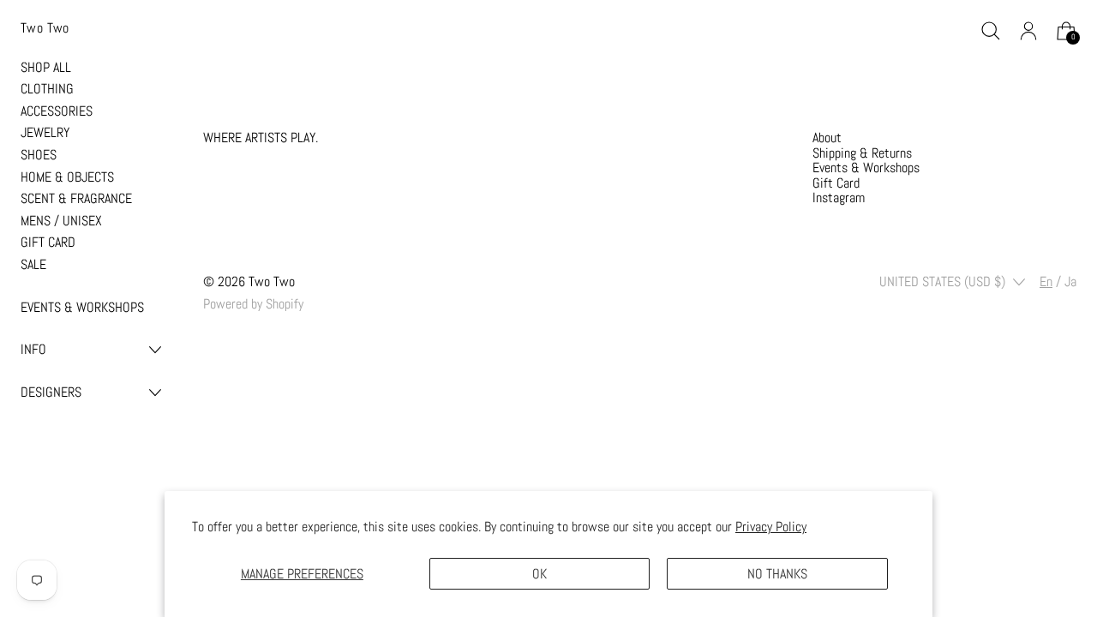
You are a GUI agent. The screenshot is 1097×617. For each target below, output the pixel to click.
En (1046, 282)
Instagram (838, 198)
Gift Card (836, 183)
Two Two (272, 282)
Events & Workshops (866, 168)
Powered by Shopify (253, 304)
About (827, 138)
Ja (1070, 282)
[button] (990, 31)
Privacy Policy (770, 527)
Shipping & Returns (862, 153)
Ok (539, 574)
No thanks (777, 574)
